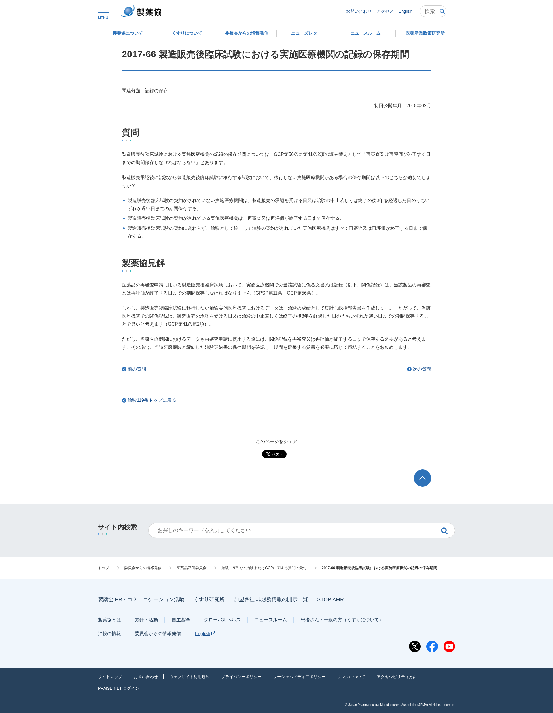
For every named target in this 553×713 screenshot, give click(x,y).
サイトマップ (110, 676)
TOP (428, 472)
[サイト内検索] (433, 11)
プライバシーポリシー (241, 676)
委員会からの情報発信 (158, 633)
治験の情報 (109, 633)
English (405, 11)
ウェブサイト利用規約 (189, 676)
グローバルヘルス (222, 619)
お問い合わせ (359, 11)
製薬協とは (109, 619)
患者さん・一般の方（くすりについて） (342, 619)
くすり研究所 (209, 599)
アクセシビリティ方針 (397, 676)
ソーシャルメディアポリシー (299, 676)
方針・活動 (146, 619)
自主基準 (181, 619)
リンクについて (351, 676)
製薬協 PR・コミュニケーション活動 (141, 599)
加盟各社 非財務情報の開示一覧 (271, 599)
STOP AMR (330, 599)
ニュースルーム (271, 619)
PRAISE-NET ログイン (118, 688)
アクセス (385, 11)
